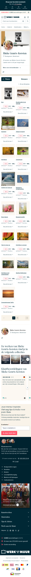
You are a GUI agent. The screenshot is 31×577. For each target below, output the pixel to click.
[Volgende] (26, 317)
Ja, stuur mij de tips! (9, 433)
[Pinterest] (10, 531)
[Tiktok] (18, 531)
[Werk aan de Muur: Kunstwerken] (29, 512)
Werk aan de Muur (8, 526)
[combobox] (11, 21)
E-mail (17, 461)
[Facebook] (13, 531)
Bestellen (7, 469)
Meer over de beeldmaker (11, 68)
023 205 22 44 (24, 458)
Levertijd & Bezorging (10, 475)
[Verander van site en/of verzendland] (28, 12)
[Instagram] (8, 531)
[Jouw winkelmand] (28, 17)
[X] (16, 531)
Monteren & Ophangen (11, 477)
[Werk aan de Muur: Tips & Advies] (29, 521)
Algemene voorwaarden (12, 558)
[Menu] (2, 17)
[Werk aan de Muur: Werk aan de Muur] (29, 526)
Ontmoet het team (9, 505)
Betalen (6, 472)
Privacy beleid (24, 560)
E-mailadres (5, 424)
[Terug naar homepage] (11, 17)
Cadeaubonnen (8, 480)
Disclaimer (22, 558)
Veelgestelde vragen (10, 467)
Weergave (24, 79)
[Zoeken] (27, 21)
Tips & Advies (6, 521)
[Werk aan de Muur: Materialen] (29, 517)
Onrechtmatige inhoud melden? (11, 560)
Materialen (5, 517)
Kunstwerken (6, 512)
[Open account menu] (25, 17)
